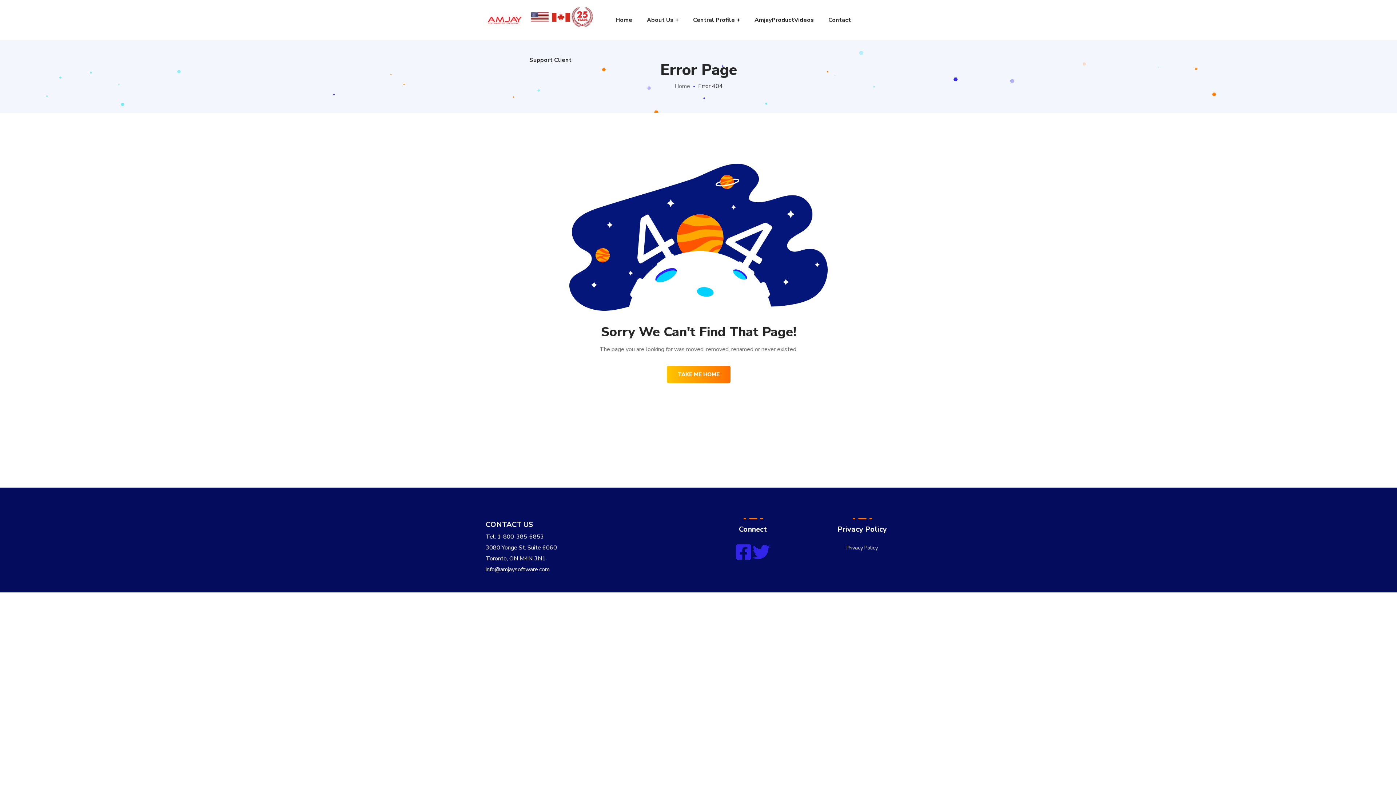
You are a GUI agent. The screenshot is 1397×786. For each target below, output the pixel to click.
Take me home (699, 374)
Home (682, 86)
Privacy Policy (862, 547)
